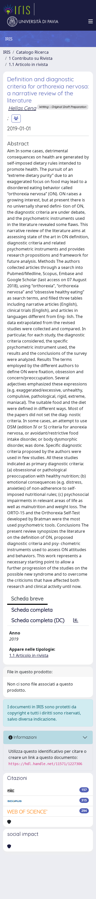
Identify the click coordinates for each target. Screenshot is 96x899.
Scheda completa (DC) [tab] (38, 620)
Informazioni (25, 737)
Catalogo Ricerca (32, 52)
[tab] (76, 620)
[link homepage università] (32, 21)
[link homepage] (18, 9)
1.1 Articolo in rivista (28, 64)
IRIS (6, 52)
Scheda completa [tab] (32, 610)
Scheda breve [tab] (27, 598)
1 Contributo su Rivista (30, 58)
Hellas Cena (22, 108)
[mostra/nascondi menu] (90, 21)
